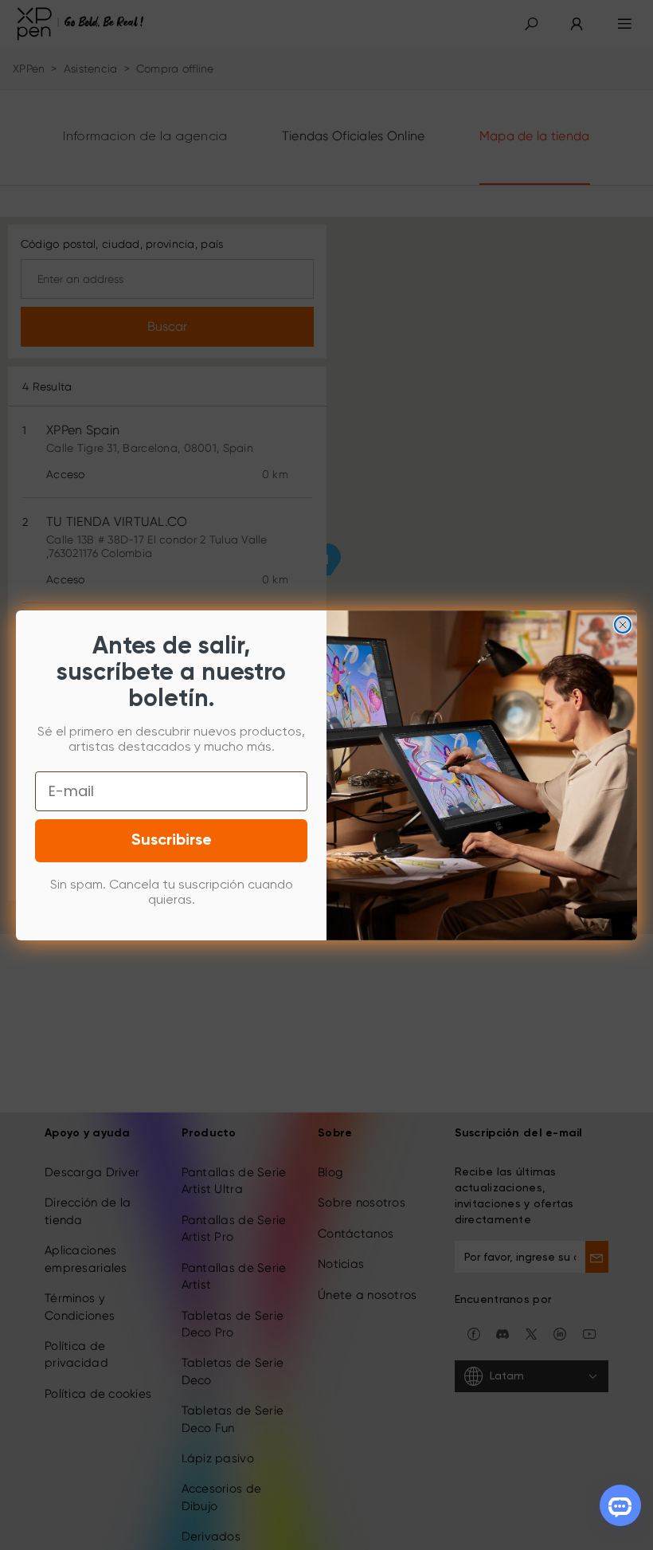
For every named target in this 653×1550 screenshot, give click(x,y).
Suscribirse (171, 841)
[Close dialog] (623, 625)
